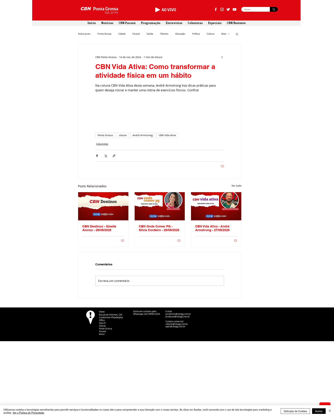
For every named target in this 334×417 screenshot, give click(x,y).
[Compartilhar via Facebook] (97, 155)
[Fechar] (330, 411)
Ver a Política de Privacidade (28, 412)
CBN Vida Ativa (167, 135)
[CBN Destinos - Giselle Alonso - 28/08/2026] (103, 206)
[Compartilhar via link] (114, 155)
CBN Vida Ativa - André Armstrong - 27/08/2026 (212, 228)
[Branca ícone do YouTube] (234, 9)
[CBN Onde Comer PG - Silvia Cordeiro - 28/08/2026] (160, 206)
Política (196, 34)
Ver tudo (236, 185)
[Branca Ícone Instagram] (222, 9)
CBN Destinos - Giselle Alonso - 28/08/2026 (99, 228)
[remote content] (160, 110)
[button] (237, 34)
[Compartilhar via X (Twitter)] (105, 155)
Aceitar (319, 411)
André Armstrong (143, 135)
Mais (223, 34)
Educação (180, 34)
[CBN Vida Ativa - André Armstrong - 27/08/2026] (216, 206)
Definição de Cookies (295, 411)
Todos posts (84, 34)
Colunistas (102, 144)
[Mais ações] (222, 57)
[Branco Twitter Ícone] (228, 9)
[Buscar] (274, 9)
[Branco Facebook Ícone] (215, 9)
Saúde (150, 34)
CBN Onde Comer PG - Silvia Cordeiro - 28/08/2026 (159, 228)
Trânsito (164, 34)
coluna (123, 135)
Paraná (136, 34)
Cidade (121, 34)
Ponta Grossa (104, 34)
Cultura (210, 34)
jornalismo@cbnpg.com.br (178, 313)
